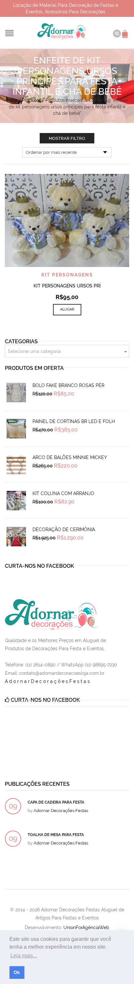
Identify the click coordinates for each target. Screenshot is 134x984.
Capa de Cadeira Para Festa (56, 802)
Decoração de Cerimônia (64, 529)
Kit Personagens (67, 274)
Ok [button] (17, 972)
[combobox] (67, 351)
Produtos (31, 100)
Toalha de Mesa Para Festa (56, 834)
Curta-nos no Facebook (39, 566)
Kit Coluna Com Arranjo (63, 493)
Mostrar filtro (67, 138)
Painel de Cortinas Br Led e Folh (74, 421)
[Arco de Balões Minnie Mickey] (16, 464)
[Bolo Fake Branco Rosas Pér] (16, 392)
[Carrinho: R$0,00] (126, 31)
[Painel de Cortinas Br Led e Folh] (16, 428)
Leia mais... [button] (23, 955)
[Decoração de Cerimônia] (16, 536)
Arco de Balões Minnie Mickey (70, 457)
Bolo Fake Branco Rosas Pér (68, 385)
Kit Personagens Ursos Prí (67, 285)
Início (12, 100)
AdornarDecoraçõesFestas (48, 681)
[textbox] (67, 351)
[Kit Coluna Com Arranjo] (16, 500)
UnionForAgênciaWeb (86, 927)
